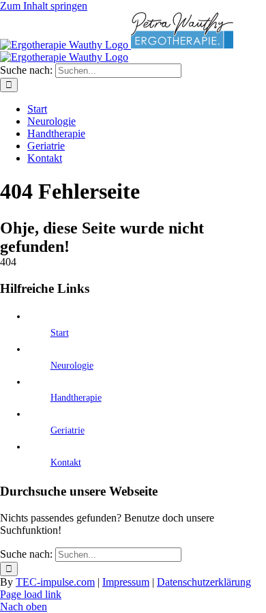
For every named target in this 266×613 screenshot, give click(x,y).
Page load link (30, 594)
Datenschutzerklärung (204, 582)
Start (59, 333)
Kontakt (65, 462)
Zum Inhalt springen (43, 6)
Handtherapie (76, 398)
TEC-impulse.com (55, 582)
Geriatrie (67, 430)
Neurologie (71, 365)
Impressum (125, 582)
